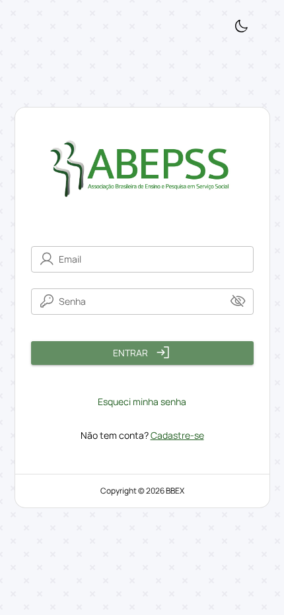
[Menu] (241, 27)
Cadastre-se (177, 435)
